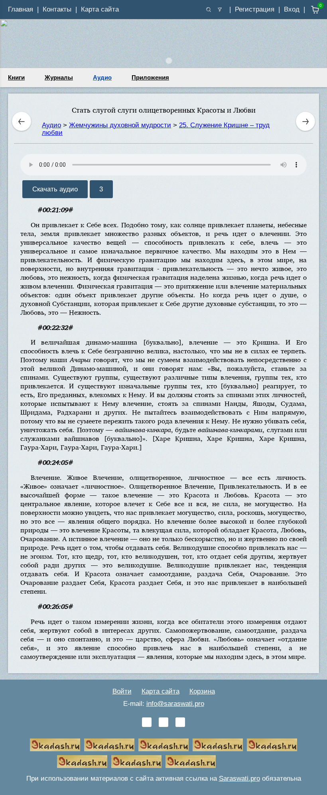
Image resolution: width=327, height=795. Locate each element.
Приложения (150, 77)
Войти (122, 691)
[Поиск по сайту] (208, 9)
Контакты (57, 9)
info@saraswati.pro (175, 703)
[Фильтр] (219, 9)
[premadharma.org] (190, 761)
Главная (20, 9)
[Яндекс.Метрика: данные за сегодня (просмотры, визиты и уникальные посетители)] (245, 761)
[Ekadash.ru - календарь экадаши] (163, 744)
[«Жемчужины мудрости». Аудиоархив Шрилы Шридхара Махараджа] (82, 761)
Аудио (102, 77)
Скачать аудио (55, 189)
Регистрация (254, 9)
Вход (291, 9)
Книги (16, 77)
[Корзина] (309, 10)
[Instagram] (180, 722)
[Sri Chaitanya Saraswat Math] (55, 744)
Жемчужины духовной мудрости (120, 125)
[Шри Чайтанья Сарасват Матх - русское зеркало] (218, 744)
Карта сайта (100, 9)
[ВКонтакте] (147, 722)
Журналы (59, 77)
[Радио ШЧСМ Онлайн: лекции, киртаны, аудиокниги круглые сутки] (272, 744)
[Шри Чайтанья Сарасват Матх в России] (136, 761)
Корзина (202, 691)
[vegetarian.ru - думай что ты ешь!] (109, 744)
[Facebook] (163, 722)
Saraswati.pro (239, 778)
